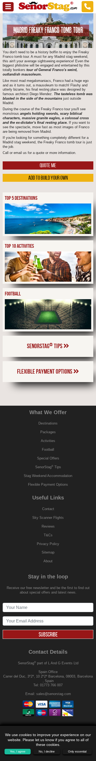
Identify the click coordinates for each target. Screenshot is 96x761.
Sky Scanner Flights (48, 518)
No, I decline (47, 751)
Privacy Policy (48, 544)
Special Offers (48, 458)
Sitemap (48, 552)
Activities (48, 441)
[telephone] (87, 6)
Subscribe (48, 634)
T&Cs (48, 535)
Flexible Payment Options (45, 371)
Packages (48, 432)
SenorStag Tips (45, 345)
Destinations (48, 423)
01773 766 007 (51, 685)
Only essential (77, 751)
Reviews (48, 526)
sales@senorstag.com (53, 694)
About (48, 561)
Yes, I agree (17, 751)
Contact (48, 509)
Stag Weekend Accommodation (48, 476)
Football (48, 450)
